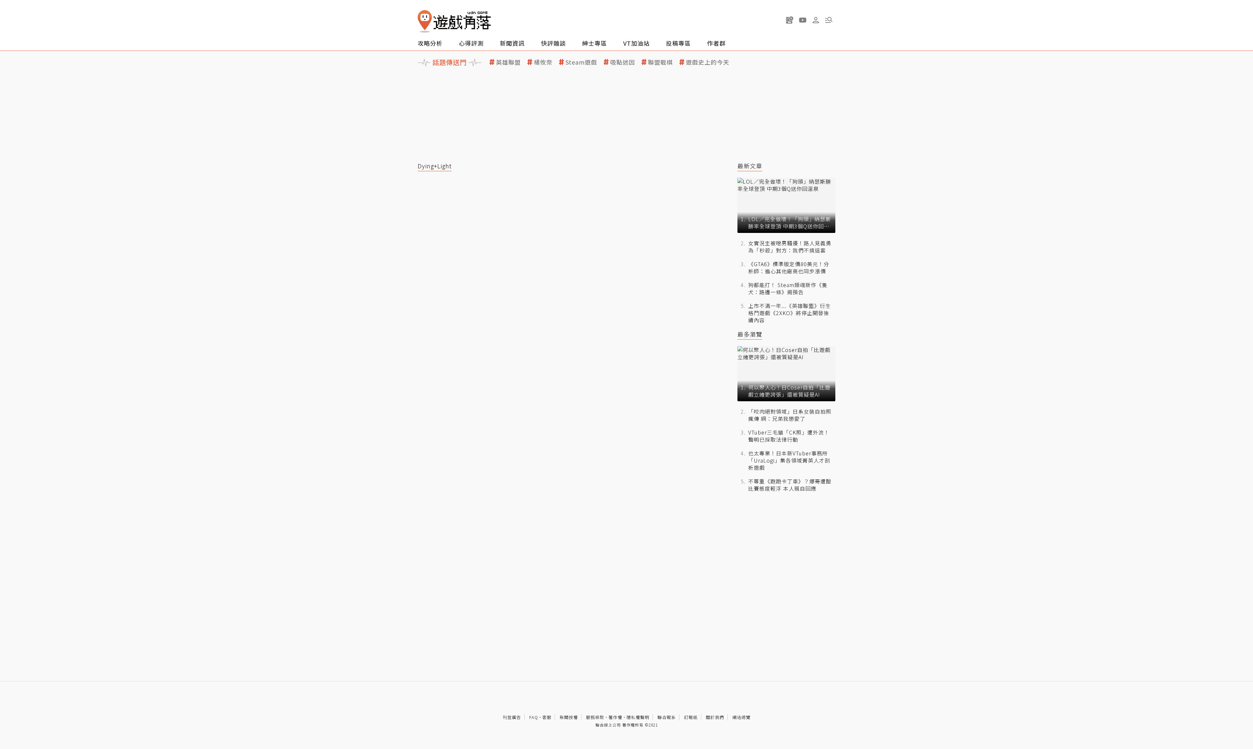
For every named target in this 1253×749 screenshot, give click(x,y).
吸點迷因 (622, 62)
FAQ (533, 717)
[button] (829, 20)
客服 (546, 717)
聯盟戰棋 (660, 62)
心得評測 (471, 43)
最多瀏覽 (749, 334)
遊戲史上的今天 (707, 62)
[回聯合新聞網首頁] (425, 21)
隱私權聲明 (637, 717)
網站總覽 (741, 717)
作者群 (716, 43)
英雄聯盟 (508, 62)
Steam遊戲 (581, 62)
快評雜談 (553, 43)
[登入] (816, 20)
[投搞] (790, 20)
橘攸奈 (543, 62)
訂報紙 (691, 717)
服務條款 (595, 717)
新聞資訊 (512, 43)
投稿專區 (678, 43)
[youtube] (803, 20)
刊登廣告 (512, 717)
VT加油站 (636, 43)
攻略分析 (430, 43)
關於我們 (715, 717)
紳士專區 (594, 43)
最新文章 (749, 166)
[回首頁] (454, 21)
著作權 (615, 717)
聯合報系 (666, 717)
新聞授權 (569, 717)
